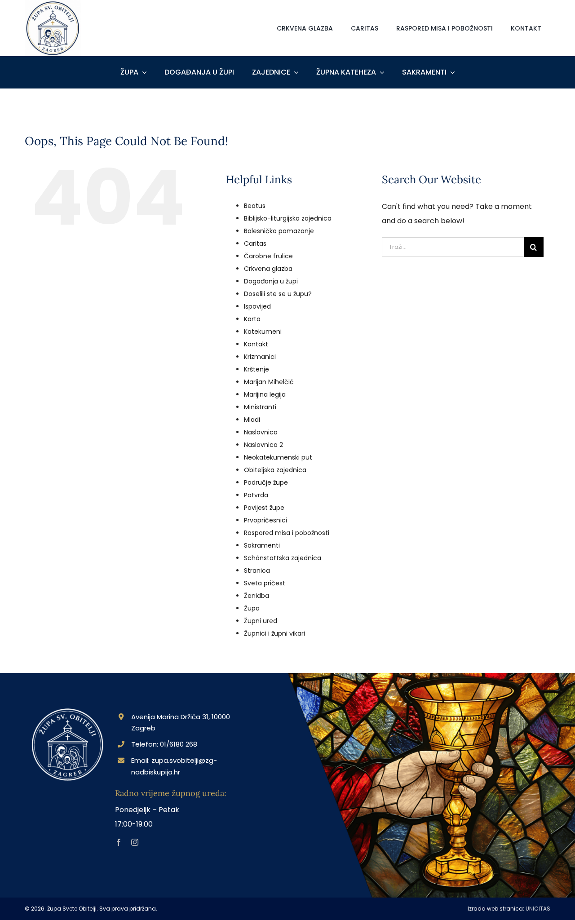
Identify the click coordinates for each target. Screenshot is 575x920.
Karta (252, 318)
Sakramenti (262, 545)
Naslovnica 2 (263, 444)
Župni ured (260, 620)
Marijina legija (265, 394)
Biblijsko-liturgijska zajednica (288, 218)
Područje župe (266, 482)
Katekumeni (263, 331)
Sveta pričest (264, 583)
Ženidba (256, 595)
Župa (252, 608)
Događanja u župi (271, 281)
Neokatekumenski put (278, 457)
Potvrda (256, 495)
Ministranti (260, 406)
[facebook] (118, 842)
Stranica (257, 570)
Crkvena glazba (268, 268)
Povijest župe (264, 507)
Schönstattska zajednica (282, 557)
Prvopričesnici (265, 520)
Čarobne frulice (268, 256)
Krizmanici (260, 356)
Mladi (252, 419)
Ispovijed (257, 306)
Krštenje (256, 369)
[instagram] (134, 842)
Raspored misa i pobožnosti (286, 532)
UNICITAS (538, 908)
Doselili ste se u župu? (278, 293)
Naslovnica (261, 432)
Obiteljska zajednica (275, 469)
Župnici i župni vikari (274, 633)
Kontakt (256, 344)
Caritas (255, 243)
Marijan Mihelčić (269, 381)
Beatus (254, 205)
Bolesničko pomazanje (279, 230)
